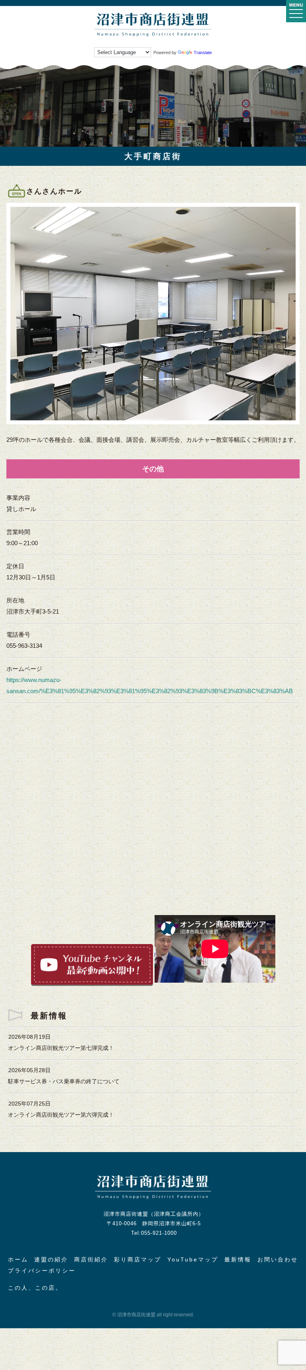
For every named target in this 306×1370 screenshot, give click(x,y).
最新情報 (237, 1259)
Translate (203, 52)
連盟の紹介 (51, 1259)
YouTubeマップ (192, 1259)
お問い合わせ (277, 1259)
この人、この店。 (35, 1287)
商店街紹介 (91, 1259)
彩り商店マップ (137, 1259)
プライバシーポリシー (42, 1270)
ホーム (18, 1259)
